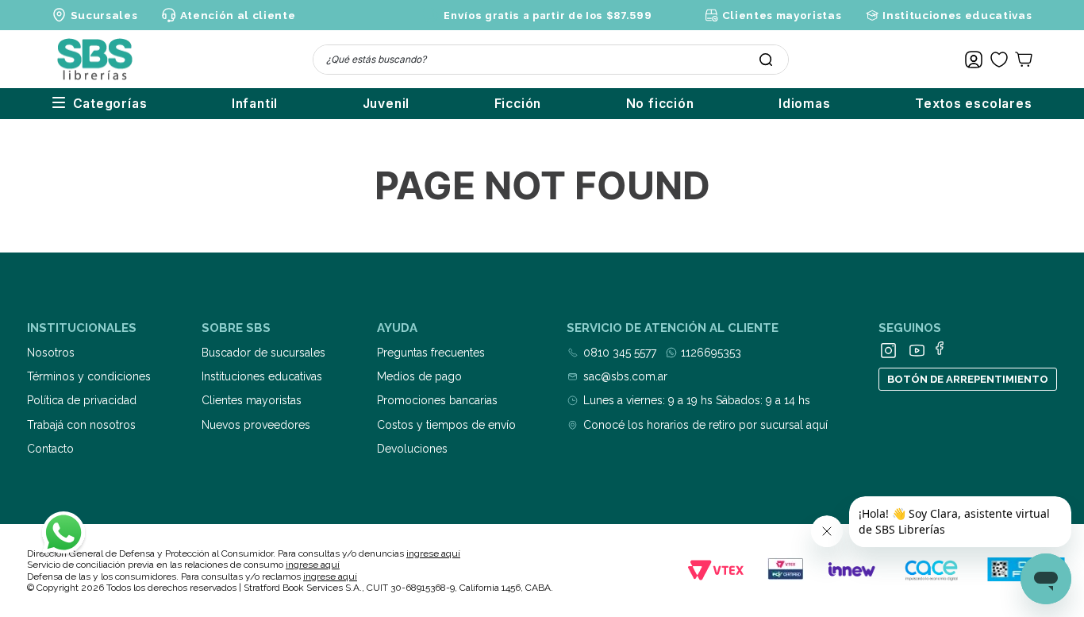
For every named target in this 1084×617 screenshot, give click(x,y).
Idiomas (804, 103)
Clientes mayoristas (781, 15)
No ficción (660, 103)
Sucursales (104, 15)
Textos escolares (973, 103)
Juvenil (386, 103)
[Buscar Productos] (765, 59)
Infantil (255, 103)
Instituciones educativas (957, 15)
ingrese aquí (433, 553)
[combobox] (551, 59)
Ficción (518, 103)
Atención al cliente (237, 15)
